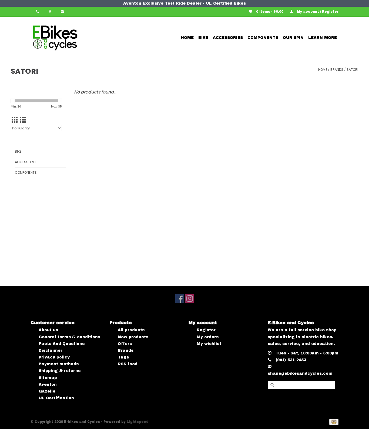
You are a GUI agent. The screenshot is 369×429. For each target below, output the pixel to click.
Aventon (48, 385)
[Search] (272, 385)
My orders (208, 337)
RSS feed (127, 364)
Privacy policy (54, 357)
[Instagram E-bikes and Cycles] (189, 298)
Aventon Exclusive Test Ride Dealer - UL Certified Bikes (184, 3)
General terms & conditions (69, 337)
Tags (123, 357)
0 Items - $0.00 (269, 12)
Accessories (228, 38)
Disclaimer (50, 350)
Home (187, 38)
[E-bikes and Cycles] (74, 38)
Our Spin (293, 38)
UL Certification (56, 398)
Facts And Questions (62, 344)
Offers (125, 344)
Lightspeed (138, 422)
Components (262, 38)
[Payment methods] (332, 422)
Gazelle (47, 391)
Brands (336, 69)
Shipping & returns (59, 371)
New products (133, 337)
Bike (203, 38)
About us (48, 330)
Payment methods (59, 364)
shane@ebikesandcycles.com (300, 373)
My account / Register (317, 12)
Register (206, 330)
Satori (352, 69)
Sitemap (48, 378)
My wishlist (209, 344)
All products (131, 330)
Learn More (322, 38)
